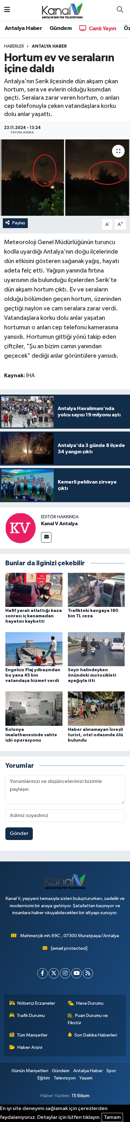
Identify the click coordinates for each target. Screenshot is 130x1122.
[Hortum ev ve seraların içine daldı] (65, 177)
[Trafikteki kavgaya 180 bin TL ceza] (96, 589)
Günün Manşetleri (29, 1070)
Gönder (19, 833)
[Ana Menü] (7, 10)
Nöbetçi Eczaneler (36, 1003)
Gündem (61, 28)
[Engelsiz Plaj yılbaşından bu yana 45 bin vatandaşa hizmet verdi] (33, 649)
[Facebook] (42, 973)
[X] (54, 973)
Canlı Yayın (101, 29)
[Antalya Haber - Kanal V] (62, 10)
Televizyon (65, 1078)
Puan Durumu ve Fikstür (88, 1019)
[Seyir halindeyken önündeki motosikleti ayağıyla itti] (96, 649)
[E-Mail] (46, 537)
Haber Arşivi (29, 1047)
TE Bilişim (80, 1095)
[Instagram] (65, 973)
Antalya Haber (23, 28)
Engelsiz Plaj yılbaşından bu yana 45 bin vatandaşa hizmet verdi (32, 675)
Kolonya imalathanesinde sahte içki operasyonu (31, 735)
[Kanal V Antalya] (20, 528)
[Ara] (120, 10)
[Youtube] (76, 973)
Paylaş (18, 222)
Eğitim (44, 1078)
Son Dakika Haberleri (95, 1035)
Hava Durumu (89, 1003)
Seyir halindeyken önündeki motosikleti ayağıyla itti (92, 675)
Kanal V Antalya (59, 523)
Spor (111, 1070)
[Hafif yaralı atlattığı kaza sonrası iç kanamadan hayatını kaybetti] (33, 589)
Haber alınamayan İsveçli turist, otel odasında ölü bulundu (95, 735)
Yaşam (85, 1078)
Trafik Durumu (31, 1015)
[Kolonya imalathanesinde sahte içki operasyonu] (33, 708)
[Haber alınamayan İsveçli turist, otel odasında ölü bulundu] (96, 708)
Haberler (14, 46)
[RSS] (88, 973)
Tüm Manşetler (32, 1035)
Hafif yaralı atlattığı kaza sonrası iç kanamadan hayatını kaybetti (33, 616)
